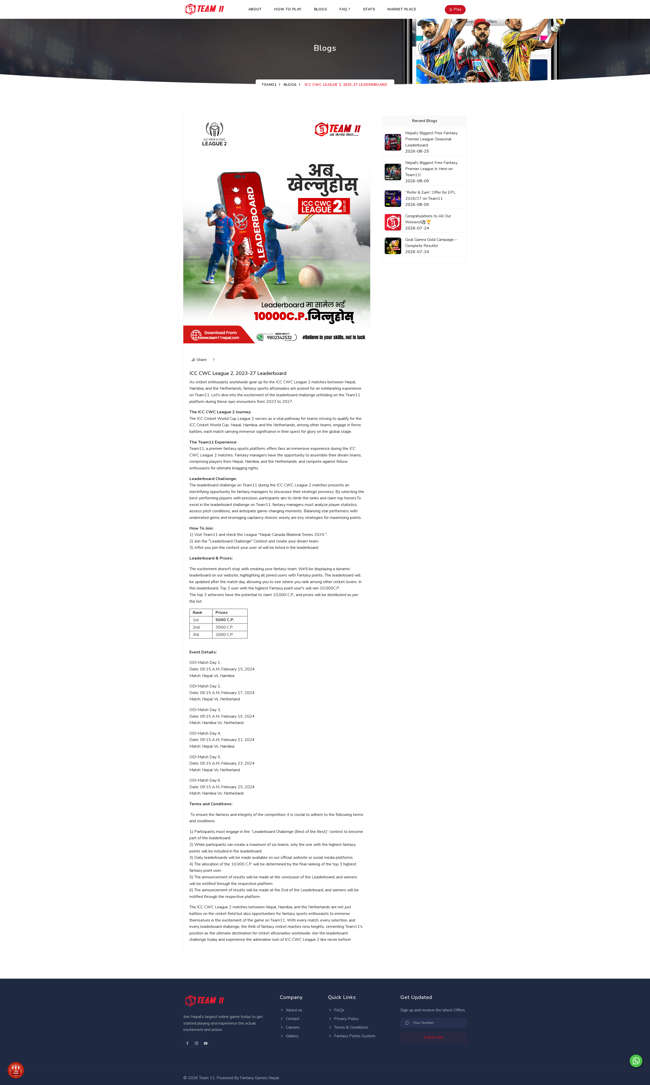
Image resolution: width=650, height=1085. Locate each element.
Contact (292, 1019)
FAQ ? (344, 9)
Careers (292, 1027)
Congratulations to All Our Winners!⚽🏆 (428, 219)
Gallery (291, 1036)
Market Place (401, 9)
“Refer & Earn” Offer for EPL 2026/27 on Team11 (430, 195)
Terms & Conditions (350, 1027)
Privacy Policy (346, 1019)
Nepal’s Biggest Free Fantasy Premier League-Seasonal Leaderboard (431, 139)
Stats (369, 9)
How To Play (287, 9)
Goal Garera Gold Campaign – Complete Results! (431, 243)
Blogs (320, 9)
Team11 (269, 84)
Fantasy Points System (354, 1036)
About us (293, 1010)
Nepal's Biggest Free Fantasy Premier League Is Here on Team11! (431, 169)
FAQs (338, 1010)
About (255, 9)
